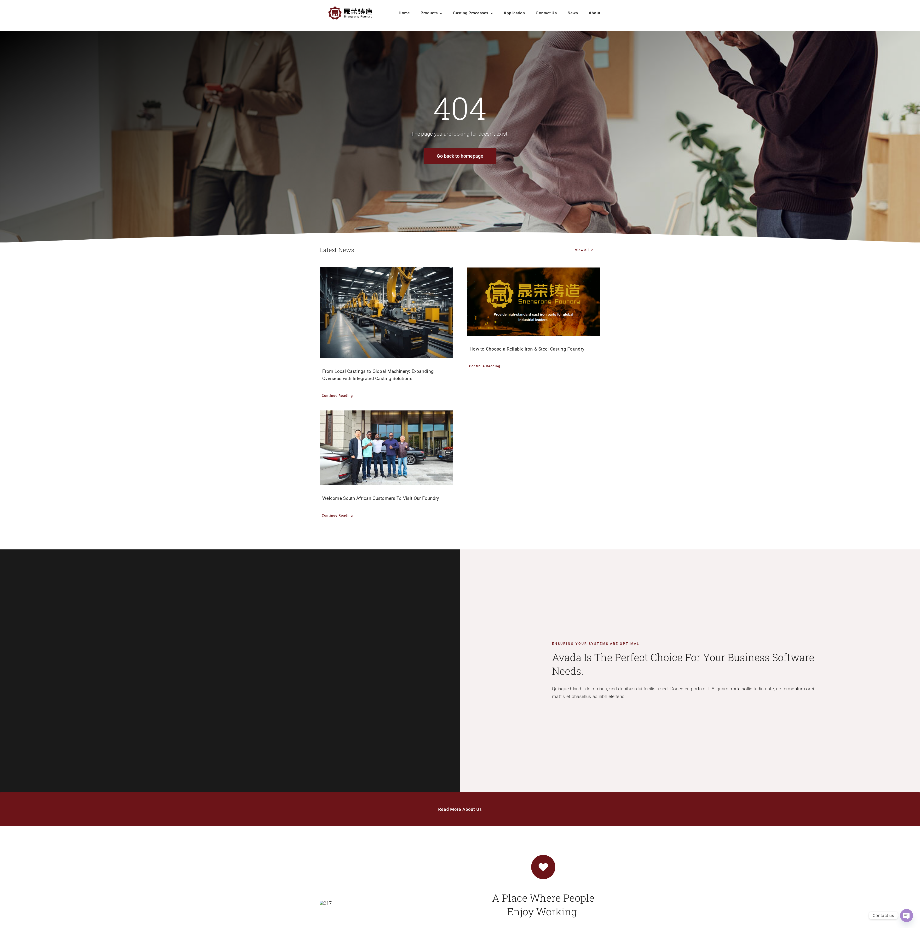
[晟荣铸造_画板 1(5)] (351, 7)
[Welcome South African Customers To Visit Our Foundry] (386, 447)
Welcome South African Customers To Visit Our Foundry (380, 498)
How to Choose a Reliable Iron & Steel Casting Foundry (527, 349)
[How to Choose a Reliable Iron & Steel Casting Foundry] (533, 301)
